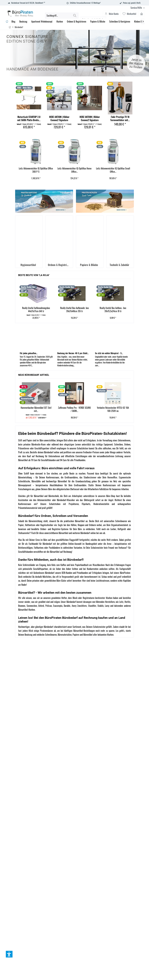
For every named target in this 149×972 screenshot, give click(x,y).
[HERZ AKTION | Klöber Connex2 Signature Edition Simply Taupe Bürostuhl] (89, 98)
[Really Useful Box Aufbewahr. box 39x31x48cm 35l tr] (36, 294)
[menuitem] (136, 8)
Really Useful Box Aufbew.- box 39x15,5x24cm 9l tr (74, 309)
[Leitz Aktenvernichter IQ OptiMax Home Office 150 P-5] (36, 151)
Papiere (76, 634)
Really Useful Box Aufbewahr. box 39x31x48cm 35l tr (36, 309)
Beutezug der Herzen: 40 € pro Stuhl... (73, 353)
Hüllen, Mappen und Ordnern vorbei (86, 525)
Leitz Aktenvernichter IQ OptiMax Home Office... (36, 170)
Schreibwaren (51, 634)
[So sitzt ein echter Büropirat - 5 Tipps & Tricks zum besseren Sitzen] (112, 338)
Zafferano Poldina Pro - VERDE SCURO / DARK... (74, 409)
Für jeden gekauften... (28, 353)
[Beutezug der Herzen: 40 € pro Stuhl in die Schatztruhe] (74, 338)
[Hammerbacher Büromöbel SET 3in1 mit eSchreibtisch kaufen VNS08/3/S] (36, 393)
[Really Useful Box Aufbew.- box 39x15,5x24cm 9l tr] (74, 294)
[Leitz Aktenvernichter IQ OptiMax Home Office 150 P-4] (113, 151)
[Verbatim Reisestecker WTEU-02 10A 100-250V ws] (113, 393)
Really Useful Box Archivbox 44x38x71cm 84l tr (113, 309)
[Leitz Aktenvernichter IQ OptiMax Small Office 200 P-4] (74, 151)
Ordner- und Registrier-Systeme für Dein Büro (61, 529)
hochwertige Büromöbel (56, 481)
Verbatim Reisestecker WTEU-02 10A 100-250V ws (113, 409)
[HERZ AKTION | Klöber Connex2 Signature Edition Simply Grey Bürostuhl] (59, 98)
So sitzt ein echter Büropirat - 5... (109, 353)
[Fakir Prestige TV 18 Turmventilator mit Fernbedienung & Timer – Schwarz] (120, 98)
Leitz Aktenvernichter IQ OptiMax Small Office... (74, 170)
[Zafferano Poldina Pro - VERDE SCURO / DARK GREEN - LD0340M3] (74, 393)
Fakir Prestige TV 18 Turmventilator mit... (120, 118)
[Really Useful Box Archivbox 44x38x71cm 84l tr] (113, 294)
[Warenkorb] (142, 14)
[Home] (6, 22)
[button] (9, 954)
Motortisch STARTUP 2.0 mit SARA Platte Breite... (28, 118)
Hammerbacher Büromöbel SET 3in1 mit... (36, 409)
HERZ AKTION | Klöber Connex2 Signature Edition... (59, 118)
